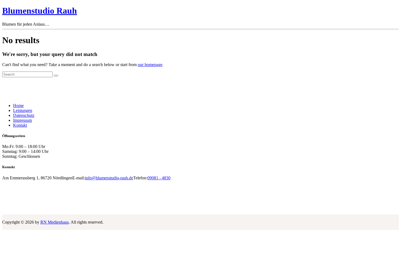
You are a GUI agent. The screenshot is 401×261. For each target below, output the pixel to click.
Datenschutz (23, 115)
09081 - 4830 (158, 178)
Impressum (22, 120)
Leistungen (22, 110)
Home (18, 105)
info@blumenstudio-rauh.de (109, 178)
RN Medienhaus (54, 222)
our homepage (150, 64)
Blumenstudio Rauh (39, 11)
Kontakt (20, 125)
